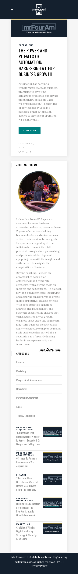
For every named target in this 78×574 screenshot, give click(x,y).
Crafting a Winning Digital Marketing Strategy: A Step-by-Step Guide (26, 533)
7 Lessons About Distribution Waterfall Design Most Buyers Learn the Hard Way (27, 483)
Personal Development (27, 398)
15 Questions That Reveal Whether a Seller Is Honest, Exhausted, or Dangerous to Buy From (28, 438)
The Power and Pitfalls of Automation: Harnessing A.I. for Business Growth (37, 62)
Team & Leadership (25, 415)
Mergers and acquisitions (29, 380)
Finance (20, 362)
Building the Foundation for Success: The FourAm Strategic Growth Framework (28, 509)
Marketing (21, 371)
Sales (19, 407)
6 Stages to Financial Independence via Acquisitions (26, 462)
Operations (21, 389)
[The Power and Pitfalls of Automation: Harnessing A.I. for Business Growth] (39, 28)
